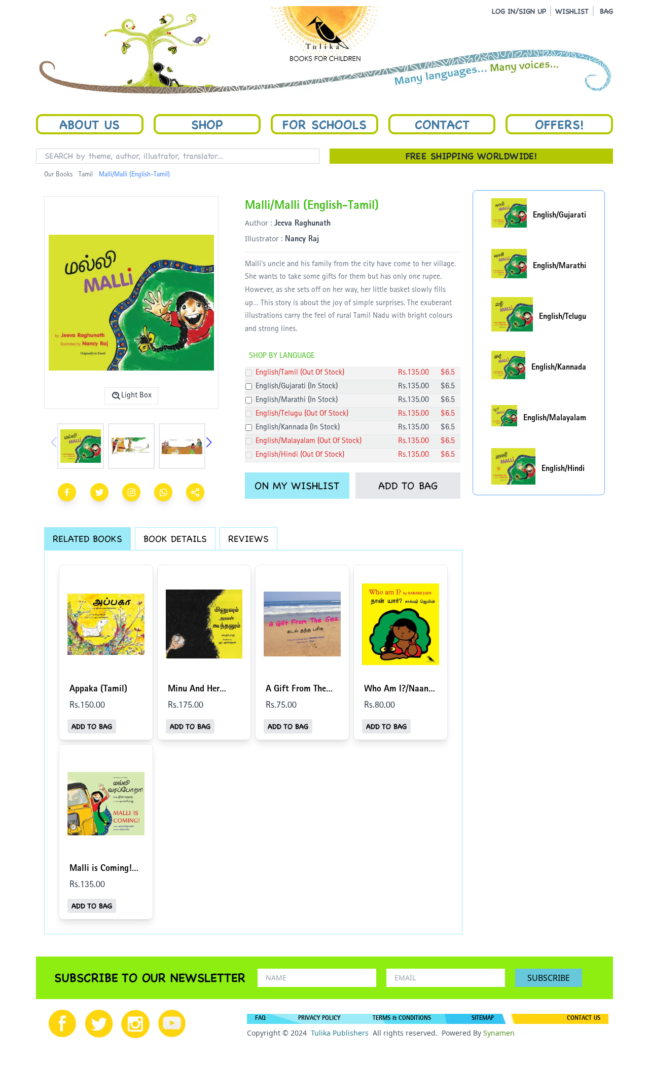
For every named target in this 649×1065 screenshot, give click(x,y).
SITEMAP (483, 1019)
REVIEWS (248, 538)
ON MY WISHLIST (297, 485)
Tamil (86, 174)
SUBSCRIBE (548, 977)
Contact (442, 124)
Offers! (559, 124)
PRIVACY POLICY (319, 1019)
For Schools (324, 124)
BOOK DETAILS (175, 538)
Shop (207, 124)
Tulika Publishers (340, 1033)
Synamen (499, 1033)
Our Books (58, 174)
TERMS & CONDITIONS (402, 1019)
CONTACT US (583, 1019)
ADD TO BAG (408, 485)
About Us (89, 124)
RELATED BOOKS (87, 538)
